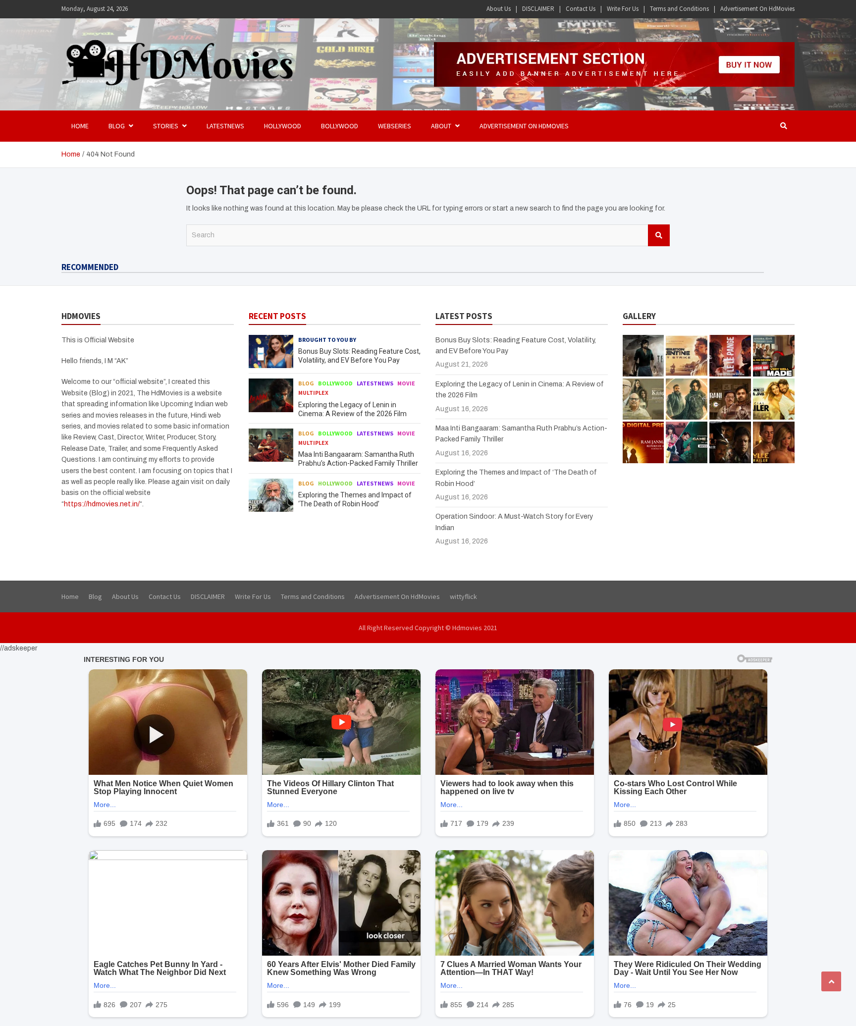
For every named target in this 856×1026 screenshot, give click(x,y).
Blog (92, 388)
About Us (498, 8)
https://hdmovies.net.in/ (102, 676)
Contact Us (580, 8)
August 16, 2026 (114, 422)
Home (80, 125)
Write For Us (623, 8)
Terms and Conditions (679, 8)
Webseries (394, 125)
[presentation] (773, 266)
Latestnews (225, 125)
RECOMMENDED (89, 267)
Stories (165, 125)
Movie (192, 388)
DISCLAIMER (538, 8)
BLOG (116, 125)
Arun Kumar (166, 422)
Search (659, 235)
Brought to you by (327, 512)
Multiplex (220, 388)
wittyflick (463, 769)
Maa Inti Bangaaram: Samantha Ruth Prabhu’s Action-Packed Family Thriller (339, 404)
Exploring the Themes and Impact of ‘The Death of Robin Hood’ (508, 404)
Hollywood (282, 125)
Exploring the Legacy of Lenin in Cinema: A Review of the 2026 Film (160, 404)
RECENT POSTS (277, 488)
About (441, 125)
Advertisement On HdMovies (757, 8)
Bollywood (339, 125)
